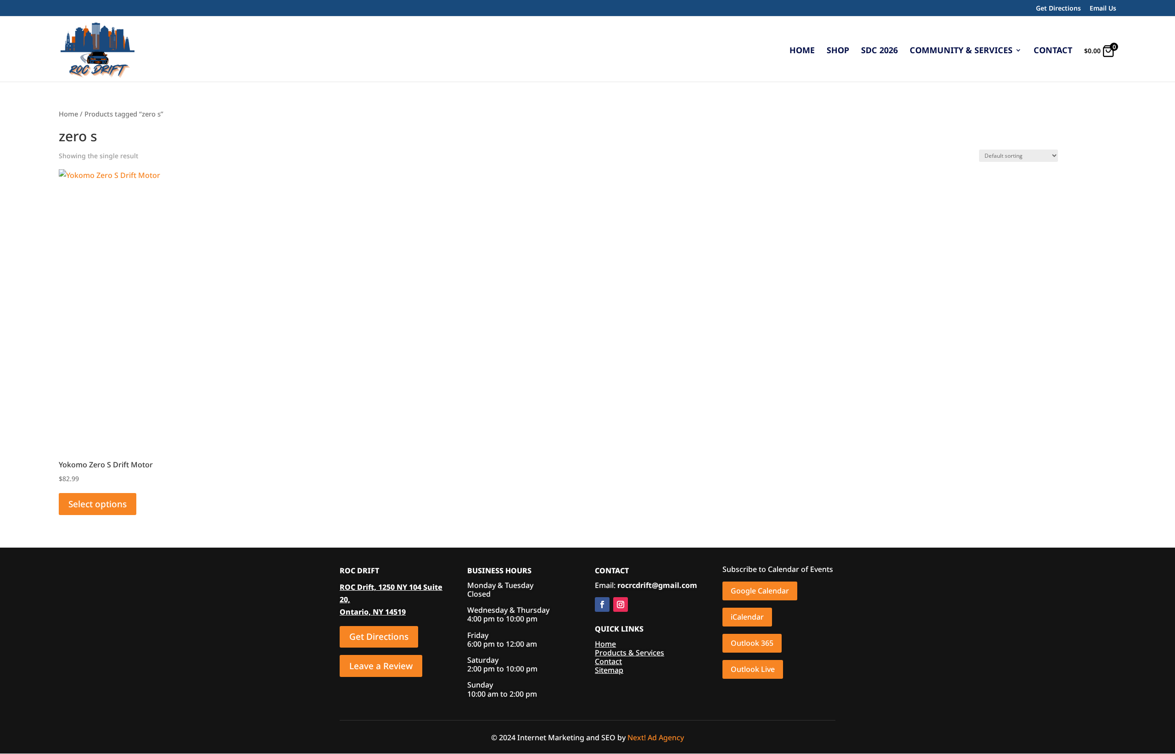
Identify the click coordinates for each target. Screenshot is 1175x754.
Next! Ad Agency (655, 737)
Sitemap (609, 670)
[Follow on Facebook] (602, 604)
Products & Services (629, 653)
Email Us (1103, 8)
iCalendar (747, 617)
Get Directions (1058, 8)
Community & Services (961, 51)
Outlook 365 (752, 643)
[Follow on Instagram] (620, 604)
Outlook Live (753, 669)
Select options (97, 504)
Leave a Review (381, 666)
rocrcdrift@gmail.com (657, 585)
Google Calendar (760, 591)
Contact (1053, 51)
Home (802, 51)
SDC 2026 (879, 51)
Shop (838, 51)
